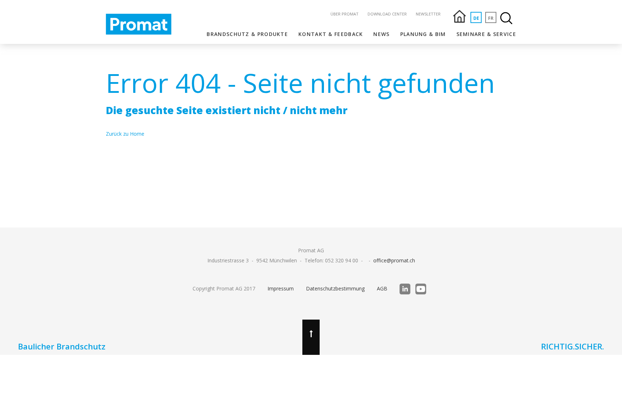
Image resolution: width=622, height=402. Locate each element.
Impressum (280, 288)
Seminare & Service (486, 34)
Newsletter (428, 14)
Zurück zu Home (125, 133)
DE (476, 18)
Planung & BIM (423, 34)
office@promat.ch (394, 260)
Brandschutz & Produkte (247, 34)
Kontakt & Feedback (330, 34)
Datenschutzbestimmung (335, 288)
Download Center (387, 14)
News (381, 34)
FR (490, 18)
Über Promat (344, 14)
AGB (382, 288)
